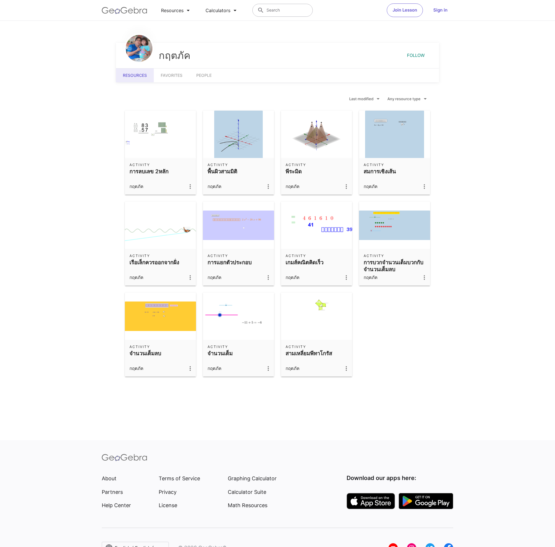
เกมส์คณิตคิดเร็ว (304, 262)
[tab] (176, 10)
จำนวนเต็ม (220, 353)
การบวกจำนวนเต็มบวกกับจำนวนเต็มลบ (393, 265)
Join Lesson (405, 10)
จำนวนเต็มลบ (145, 353)
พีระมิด (294, 171)
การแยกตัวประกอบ (230, 262)
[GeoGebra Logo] (124, 10)
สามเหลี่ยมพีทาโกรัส (309, 353)
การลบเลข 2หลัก (149, 171)
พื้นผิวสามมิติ (222, 171)
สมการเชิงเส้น (380, 171)
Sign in (440, 10)
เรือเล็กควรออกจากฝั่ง (154, 262)
